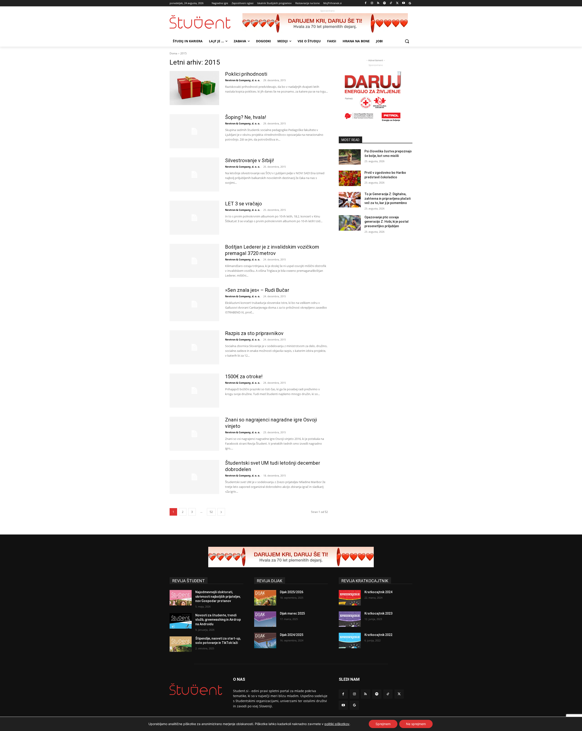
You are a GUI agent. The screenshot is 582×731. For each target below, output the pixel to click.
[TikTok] (391, 3)
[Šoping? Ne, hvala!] (194, 131)
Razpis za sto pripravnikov (254, 333)
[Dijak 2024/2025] (265, 640)
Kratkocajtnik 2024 (378, 592)
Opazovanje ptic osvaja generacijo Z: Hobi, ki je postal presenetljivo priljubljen (386, 221)
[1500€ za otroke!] (194, 390)
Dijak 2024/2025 (291, 635)
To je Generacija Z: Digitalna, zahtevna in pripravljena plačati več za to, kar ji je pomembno (387, 198)
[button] (406, 41)
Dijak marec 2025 (292, 613)
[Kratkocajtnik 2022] (350, 640)
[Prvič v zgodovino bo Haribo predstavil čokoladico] (350, 178)
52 (211, 512)
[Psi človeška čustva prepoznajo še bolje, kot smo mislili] (350, 157)
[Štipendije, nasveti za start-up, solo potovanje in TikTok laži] (181, 644)
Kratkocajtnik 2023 (378, 613)
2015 (183, 53)
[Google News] (409, 3)
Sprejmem (383, 724)
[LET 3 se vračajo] (194, 218)
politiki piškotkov (336, 724)
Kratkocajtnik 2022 (378, 635)
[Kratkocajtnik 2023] (350, 619)
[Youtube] (403, 3)
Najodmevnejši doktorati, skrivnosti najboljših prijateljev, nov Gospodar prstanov (218, 596)
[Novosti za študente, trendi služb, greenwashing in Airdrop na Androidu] (181, 621)
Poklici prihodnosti (246, 74)
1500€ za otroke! (244, 376)
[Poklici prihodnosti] (194, 88)
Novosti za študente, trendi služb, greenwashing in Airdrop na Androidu (218, 619)
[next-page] (221, 512)
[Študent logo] (206, 22)
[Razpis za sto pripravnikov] (194, 347)
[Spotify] (384, 3)
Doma (173, 53)
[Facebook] (365, 3)
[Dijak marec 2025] (265, 619)
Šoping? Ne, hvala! (245, 117)
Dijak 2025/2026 (291, 592)
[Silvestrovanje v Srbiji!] (194, 174)
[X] (397, 3)
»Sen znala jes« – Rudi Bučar (257, 290)
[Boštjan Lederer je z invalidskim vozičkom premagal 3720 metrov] (194, 261)
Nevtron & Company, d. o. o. (242, 80)
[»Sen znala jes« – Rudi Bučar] (194, 304)
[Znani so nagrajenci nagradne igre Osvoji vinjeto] (194, 434)
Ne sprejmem (416, 724)
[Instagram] (371, 3)
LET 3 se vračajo (243, 204)
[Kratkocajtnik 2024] (350, 597)
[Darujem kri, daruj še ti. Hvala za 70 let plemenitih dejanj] (327, 23)
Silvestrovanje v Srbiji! (249, 160)
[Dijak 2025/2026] (265, 597)
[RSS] (378, 3)
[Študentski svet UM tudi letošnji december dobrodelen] (194, 477)
